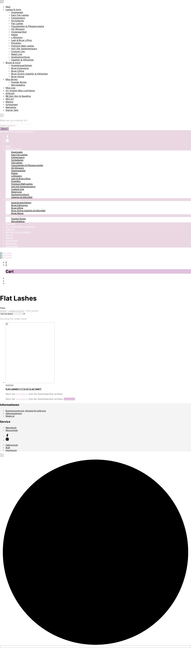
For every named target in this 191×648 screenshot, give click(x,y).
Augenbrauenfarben (21, 65)
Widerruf (10, 416)
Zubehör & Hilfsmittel (22, 59)
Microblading (18, 85)
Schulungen (12, 104)
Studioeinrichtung (20, 57)
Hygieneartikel (19, 31)
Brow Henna (17, 76)
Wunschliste (12, 430)
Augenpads (17, 12)
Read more (69, 399)
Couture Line (18, 51)
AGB (8, 447)
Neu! (8, 6)
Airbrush (10, 93)
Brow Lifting (17, 71)
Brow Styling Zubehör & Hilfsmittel (29, 73)
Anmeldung (22, 394)
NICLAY (10, 99)
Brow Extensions (20, 68)
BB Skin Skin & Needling (18, 96)
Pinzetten (16, 43)
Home (3, 310)
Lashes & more (13, 9)
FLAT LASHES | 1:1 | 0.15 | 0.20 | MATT (23, 389)
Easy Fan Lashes (20, 15)
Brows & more (13, 62)
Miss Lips (10, 87)
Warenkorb (11, 427)
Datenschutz (12, 445)
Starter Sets (12, 110)
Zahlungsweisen (14, 413)
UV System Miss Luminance (20, 90)
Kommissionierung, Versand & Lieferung (26, 410)
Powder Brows (19, 82)
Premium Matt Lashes (22, 45)
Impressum (11, 450)
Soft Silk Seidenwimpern (24, 48)
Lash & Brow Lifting (21, 40)
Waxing (9, 101)
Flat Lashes (17, 23)
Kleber (14, 34)
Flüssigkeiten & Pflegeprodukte (27, 26)
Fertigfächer (17, 20)
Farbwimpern (18, 17)
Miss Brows (12, 79)
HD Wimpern (18, 29)
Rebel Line (16, 54)
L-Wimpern (17, 37)
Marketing (11, 107)
